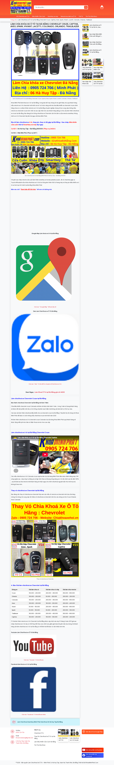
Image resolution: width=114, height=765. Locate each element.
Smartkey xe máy (53, 16)
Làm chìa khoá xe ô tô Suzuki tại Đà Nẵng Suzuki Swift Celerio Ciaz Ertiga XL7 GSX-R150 (74, 739)
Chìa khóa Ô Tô (39, 733)
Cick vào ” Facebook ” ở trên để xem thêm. (34, 714)
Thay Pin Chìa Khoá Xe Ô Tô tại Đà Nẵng (44, 737)
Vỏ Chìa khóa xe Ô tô (22, 16)
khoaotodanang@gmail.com (24, 738)
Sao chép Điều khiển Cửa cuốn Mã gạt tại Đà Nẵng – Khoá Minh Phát (98, 69)
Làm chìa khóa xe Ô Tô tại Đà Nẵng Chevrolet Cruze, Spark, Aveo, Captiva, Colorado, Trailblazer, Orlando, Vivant (98, 83)
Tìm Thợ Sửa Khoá (91, 16)
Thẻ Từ (81, 16)
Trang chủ (13, 20)
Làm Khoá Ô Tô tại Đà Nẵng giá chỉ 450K (50, 392)
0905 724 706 (20, 732)
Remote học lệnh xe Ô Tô (68, 16)
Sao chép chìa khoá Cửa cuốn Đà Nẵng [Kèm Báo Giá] (86, 83)
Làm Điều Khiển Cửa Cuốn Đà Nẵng (45, 742)
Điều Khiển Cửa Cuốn (38, 16)
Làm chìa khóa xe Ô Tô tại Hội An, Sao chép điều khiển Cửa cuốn (86, 69)
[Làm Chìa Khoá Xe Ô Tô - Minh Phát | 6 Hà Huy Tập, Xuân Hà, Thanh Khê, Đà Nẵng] (20, 7)
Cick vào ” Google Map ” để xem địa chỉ (45, 307)
